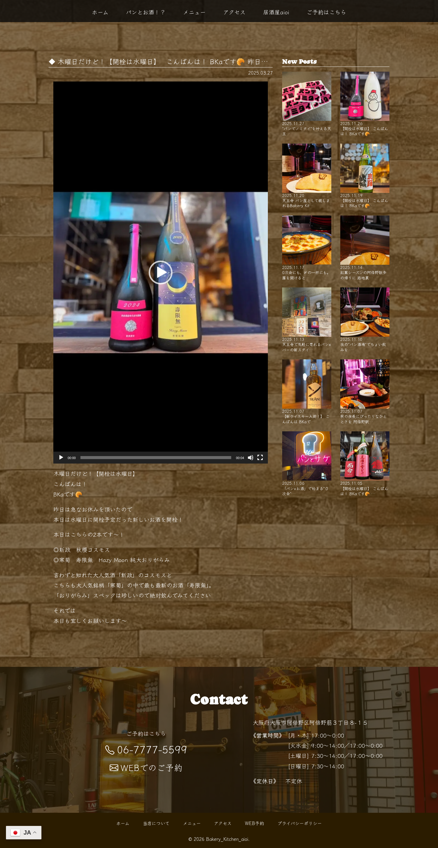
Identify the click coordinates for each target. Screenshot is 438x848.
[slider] (155, 457)
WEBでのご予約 (152, 767)
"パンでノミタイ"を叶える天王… (306, 128)
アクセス (234, 12)
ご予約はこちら (326, 12)
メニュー (194, 12)
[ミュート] (251, 458)
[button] (161, 272)
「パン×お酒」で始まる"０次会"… (305, 488)
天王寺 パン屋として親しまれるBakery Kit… (306, 200)
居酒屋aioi (276, 12)
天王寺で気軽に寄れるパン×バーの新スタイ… (306, 344)
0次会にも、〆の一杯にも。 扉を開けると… (306, 272)
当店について (156, 823)
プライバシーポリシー (299, 823)
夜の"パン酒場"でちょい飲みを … (363, 344)
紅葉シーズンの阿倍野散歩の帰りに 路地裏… (363, 272)
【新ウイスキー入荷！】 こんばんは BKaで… (306, 416)
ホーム (100, 12)
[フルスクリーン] (260, 458)
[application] (160, 272)
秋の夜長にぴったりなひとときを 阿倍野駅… (363, 416)
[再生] (61, 458)
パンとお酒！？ (145, 12)
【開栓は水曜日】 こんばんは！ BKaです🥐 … (364, 128)
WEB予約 (254, 823)
